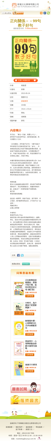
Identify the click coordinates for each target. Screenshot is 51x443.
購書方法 (29, 429)
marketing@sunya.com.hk (26, 439)
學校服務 (39, 427)
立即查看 (29, 296)
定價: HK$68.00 (24, 80)
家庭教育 (24, 101)
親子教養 (19, 429)
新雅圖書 (9, 427)
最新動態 (29, 427)
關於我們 (19, 427)
